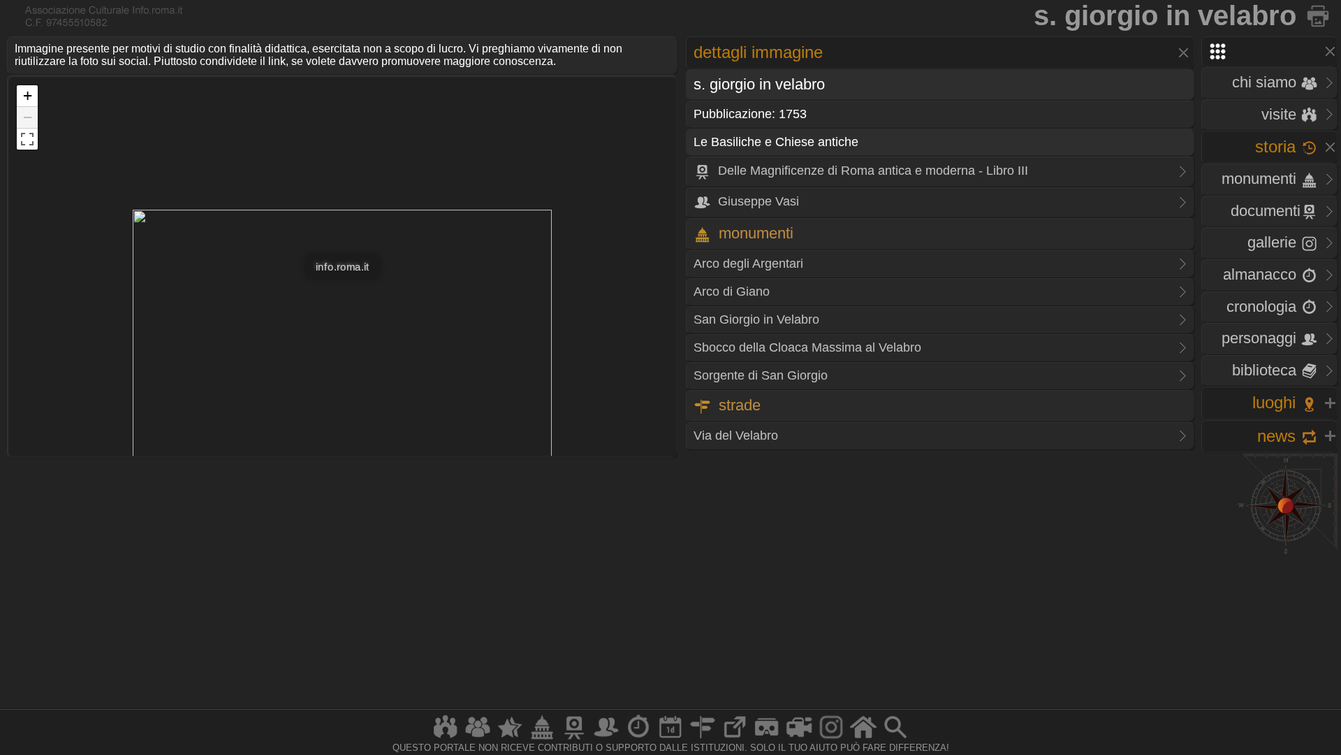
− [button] (27, 117)
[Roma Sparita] (574, 739)
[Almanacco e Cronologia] (638, 739)
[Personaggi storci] (606, 739)
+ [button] (27, 95)
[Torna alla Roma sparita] (1319, 15)
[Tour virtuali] (767, 739)
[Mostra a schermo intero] (27, 139)
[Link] (735, 739)
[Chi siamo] (478, 739)
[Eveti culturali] (670, 739)
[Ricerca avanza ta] (895, 739)
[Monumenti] (542, 739)
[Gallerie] (831, 739)
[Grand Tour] (510, 739)
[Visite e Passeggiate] (446, 739)
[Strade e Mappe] (703, 739)
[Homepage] (863, 739)
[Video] (799, 739)
